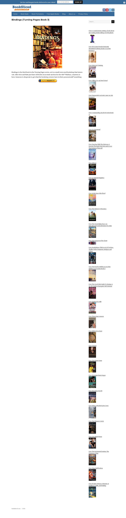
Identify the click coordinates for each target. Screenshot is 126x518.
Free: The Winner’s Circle (96, 421)
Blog (63, 14)
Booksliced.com (16, 508)
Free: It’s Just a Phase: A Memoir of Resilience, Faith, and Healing (99, 484)
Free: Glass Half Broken (96, 468)
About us (72, 14)
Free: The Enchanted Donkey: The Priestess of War (99, 452)
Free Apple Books (53, 14)
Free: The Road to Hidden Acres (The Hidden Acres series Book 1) (99, 267)
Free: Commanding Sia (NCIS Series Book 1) (101, 113)
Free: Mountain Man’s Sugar (97, 375)
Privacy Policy (83, 14)
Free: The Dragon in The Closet (98, 240)
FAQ (103, 509)
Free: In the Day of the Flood (97, 193)
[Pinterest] (107, 10)
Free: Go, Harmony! (94, 129)
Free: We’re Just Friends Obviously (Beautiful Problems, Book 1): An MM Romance (100, 48)
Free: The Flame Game (95, 360)
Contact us (97, 509)
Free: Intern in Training (96, 65)
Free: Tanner (93, 345)
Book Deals (24, 14)
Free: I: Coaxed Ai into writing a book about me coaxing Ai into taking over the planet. (101, 31)
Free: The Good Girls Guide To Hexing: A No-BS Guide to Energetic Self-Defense (101, 285)
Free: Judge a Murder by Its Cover (99, 405)
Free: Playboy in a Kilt (95, 301)
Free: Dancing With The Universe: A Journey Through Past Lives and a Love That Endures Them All (100, 146)
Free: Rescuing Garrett (95, 391)
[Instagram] (113, 10)
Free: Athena (92, 163)
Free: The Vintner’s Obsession (97, 209)
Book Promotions (38, 14)
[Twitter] (110, 10)
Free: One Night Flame (95, 436)
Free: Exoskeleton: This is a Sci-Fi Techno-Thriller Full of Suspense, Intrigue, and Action (101, 249)
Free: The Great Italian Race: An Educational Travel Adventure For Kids (100, 225)
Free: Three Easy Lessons (96, 316)
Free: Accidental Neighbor (96, 178)
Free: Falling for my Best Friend (98, 80)
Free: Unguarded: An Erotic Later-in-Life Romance (101, 96)
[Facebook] (104, 10)
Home (15, 14)
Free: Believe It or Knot (95, 331)
